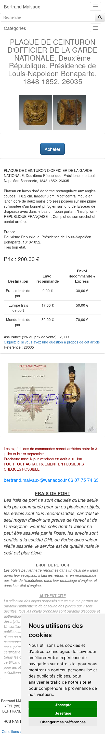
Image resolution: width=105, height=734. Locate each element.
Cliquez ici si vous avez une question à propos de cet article (52, 341)
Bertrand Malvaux (22, 6)
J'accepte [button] (63, 705)
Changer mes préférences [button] (63, 722)
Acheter (52, 149)
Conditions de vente (18, 731)
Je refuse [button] (63, 713)
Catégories (15, 28)
